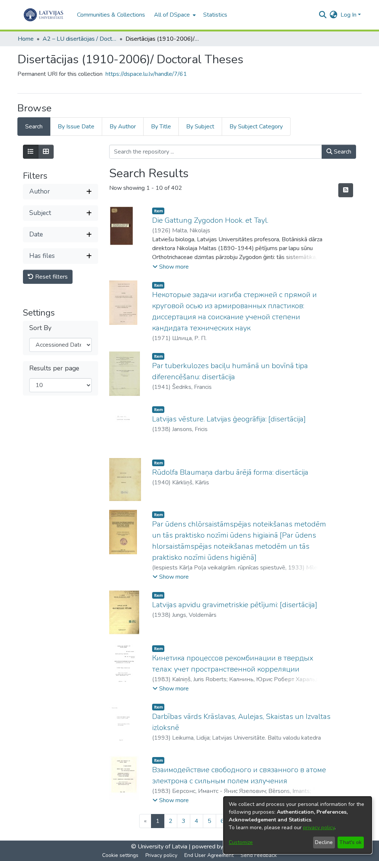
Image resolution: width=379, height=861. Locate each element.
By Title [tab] (161, 126)
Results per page (54, 368)
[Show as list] (30, 152)
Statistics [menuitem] (215, 15)
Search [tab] (34, 126)
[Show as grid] (46, 152)
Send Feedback (259, 855)
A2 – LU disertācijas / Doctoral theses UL (80, 39)
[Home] (43, 15)
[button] (170, 267)
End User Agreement (209, 855)
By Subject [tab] (200, 126)
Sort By (40, 328)
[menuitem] (174, 15)
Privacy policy (161, 855)
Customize (241, 842)
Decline (324, 842)
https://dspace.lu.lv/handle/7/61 (146, 74)
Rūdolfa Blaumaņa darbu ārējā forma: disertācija (230, 472)
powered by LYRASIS (219, 846)
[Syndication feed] (345, 190)
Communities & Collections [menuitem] (111, 15)
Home (26, 39)
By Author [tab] (123, 126)
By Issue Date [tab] (76, 126)
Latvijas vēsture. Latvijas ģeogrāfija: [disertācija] (229, 419)
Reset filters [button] (51, 277)
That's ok (350, 842)
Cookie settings (120, 855)
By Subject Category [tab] (256, 126)
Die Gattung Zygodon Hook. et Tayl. (210, 220)
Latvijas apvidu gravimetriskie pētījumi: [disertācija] (234, 605)
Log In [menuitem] (348, 15)
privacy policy (319, 827)
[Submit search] (323, 14)
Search (341, 152)
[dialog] (298, 825)
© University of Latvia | (161, 846)
